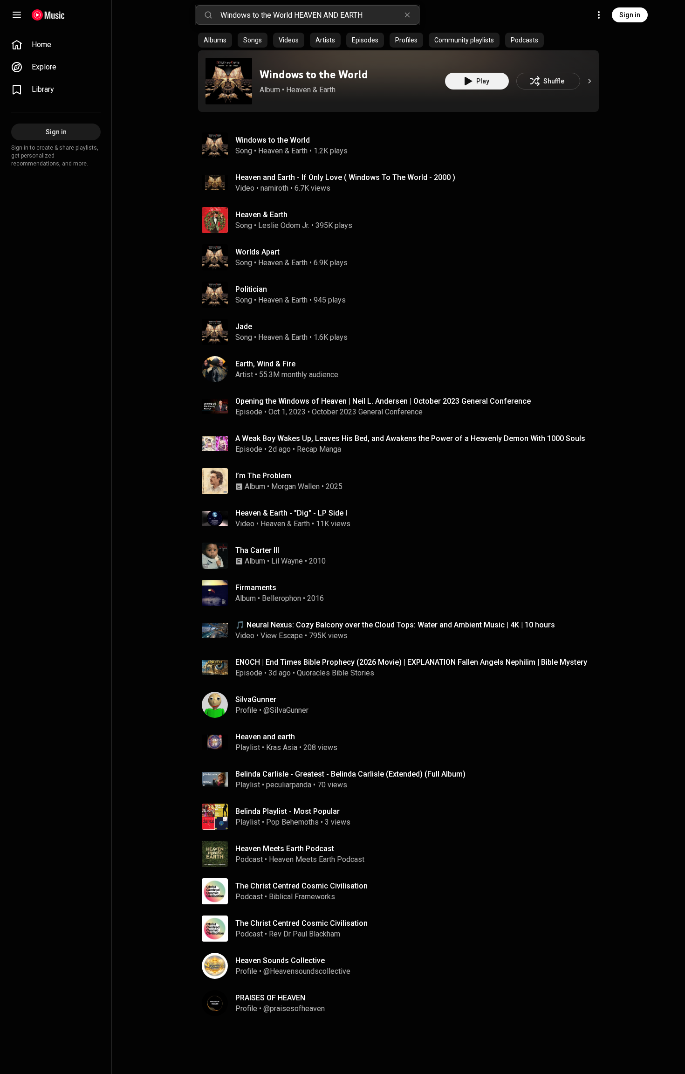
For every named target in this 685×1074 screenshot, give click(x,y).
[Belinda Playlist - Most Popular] (402, 816)
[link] (56, 45)
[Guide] (16, 15)
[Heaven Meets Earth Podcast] (402, 854)
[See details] (589, 81)
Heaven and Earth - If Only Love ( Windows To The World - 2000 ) (345, 177)
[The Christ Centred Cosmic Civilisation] (402, 891)
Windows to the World (314, 74)
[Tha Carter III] (402, 555)
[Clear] (407, 14)
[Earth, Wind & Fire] (402, 369)
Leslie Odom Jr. (283, 225)
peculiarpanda (288, 784)
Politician (251, 289)
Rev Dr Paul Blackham (304, 933)
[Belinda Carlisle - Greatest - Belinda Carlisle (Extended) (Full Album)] (402, 779)
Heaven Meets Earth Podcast (316, 859)
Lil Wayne (287, 561)
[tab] (215, 40)
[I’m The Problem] (402, 481)
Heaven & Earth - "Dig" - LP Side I (291, 513)
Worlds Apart (257, 252)
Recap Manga (319, 449)
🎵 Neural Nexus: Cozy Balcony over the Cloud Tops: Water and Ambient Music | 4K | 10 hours (395, 624)
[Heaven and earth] (402, 742)
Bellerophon (281, 598)
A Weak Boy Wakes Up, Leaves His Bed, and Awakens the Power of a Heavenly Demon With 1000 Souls (410, 438)
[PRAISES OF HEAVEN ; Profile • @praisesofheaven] (402, 1003)
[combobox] (319, 15)
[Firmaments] (402, 593)
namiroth (274, 188)
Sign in (629, 15)
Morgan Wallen (295, 486)
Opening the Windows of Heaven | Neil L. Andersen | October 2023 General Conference (383, 401)
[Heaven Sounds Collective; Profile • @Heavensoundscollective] (402, 965)
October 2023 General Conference (367, 411)
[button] (229, 81)
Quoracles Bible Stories (335, 672)
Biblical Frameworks (302, 896)
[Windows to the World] (229, 81)
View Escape (281, 635)
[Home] (48, 15)
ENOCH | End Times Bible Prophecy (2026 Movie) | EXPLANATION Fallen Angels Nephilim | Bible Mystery (411, 662)
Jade (243, 326)
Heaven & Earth (311, 89)
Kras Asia (281, 747)
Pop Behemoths (292, 822)
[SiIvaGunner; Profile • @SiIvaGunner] (402, 704)
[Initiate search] (208, 14)
